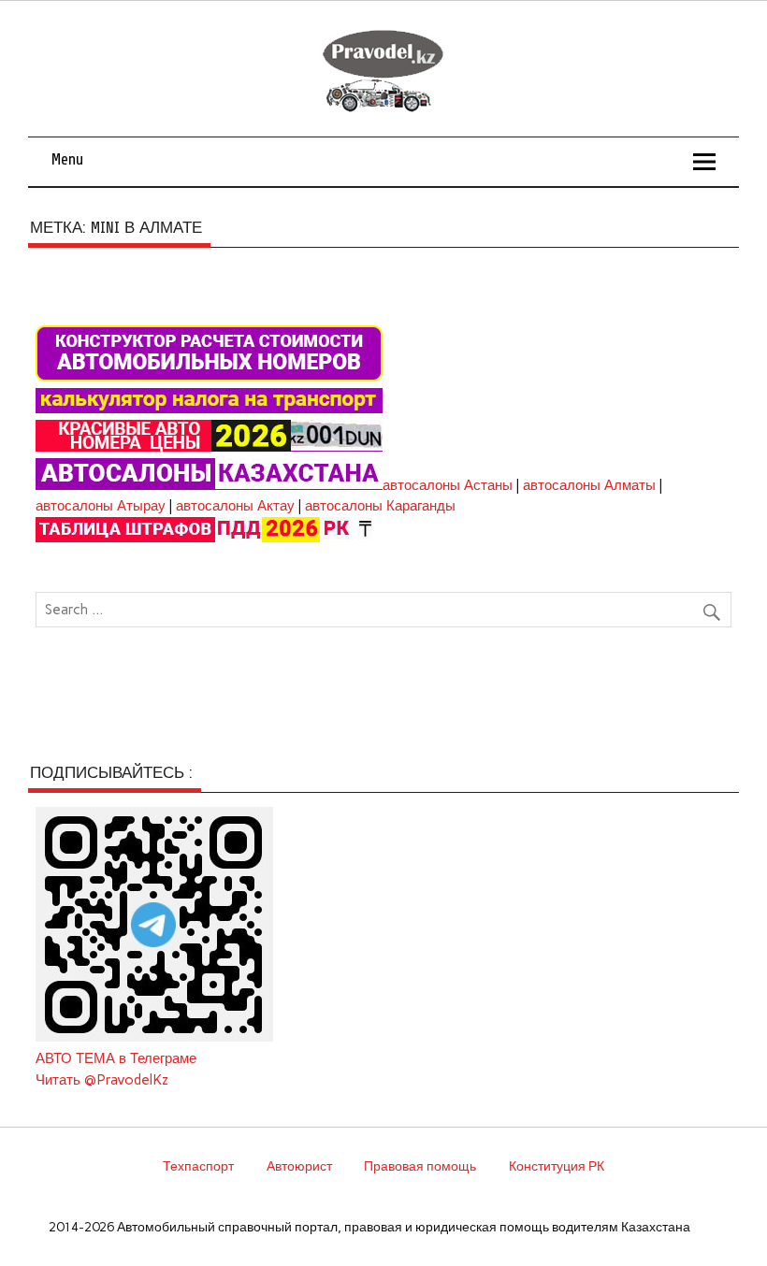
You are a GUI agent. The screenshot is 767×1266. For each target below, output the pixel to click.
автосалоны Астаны (448, 485)
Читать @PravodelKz (102, 1080)
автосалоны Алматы (589, 485)
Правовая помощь (420, 1165)
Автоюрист (299, 1165)
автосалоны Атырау (101, 505)
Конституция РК (556, 1165)
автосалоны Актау (235, 505)
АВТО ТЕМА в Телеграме (116, 1058)
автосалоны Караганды (380, 505)
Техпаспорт (198, 1165)
